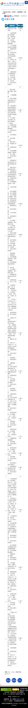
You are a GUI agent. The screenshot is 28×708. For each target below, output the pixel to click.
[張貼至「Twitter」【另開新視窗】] (10, 16)
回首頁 (14, 680)
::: (2, 12)
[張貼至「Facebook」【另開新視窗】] (5, 16)
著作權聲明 (20, 692)
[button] (26, 2)
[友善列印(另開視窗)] (13, 16)
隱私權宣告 (13, 692)
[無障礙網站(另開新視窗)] (6, 689)
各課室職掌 (20, 12)
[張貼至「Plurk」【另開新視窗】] (8, 16)
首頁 (9, 12)
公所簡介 (14, 12)
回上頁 (8, 680)
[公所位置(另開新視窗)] (15, 689)
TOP (20, 680)
